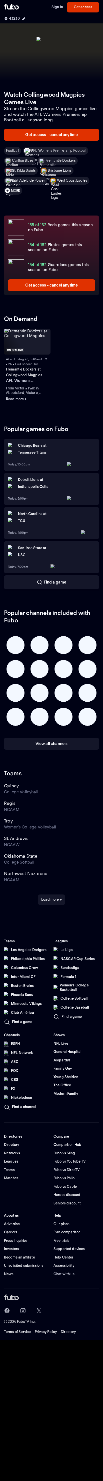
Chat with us (64, 1274)
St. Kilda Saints (24, 170)
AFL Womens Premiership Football (58, 150)
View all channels (52, 743)
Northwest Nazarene (25, 873)
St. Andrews (16, 838)
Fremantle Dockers (61, 160)
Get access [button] (83, 7)
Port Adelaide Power (28, 180)
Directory (68, 1332)
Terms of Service (17, 1332)
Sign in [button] (57, 7)
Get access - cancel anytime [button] (51, 134)
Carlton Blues (23, 160)
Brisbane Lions (60, 170)
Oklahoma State (21, 856)
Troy (8, 820)
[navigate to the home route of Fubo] (11, 7)
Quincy (11, 785)
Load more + (51, 899)
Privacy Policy (46, 1332)
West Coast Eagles (72, 180)
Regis (10, 803)
